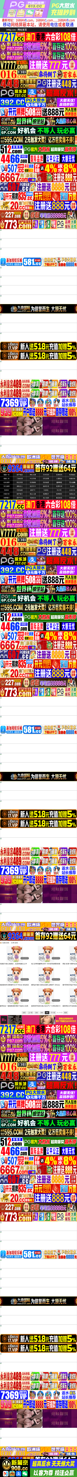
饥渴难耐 (33, 482)
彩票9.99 (59, 486)
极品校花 (59, 498)
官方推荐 (7, 486)
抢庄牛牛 (33, 486)
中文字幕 (33, 478)
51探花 (46, 490)
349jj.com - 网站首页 (16, 29)
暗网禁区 (59, 494)
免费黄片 (46, 494)
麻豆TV (32, 490)
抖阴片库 (7, 494)
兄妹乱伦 (33, 498)
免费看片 (7, 498)
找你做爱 (46, 482)
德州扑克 (46, 486)
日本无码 (46, 475)
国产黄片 (20, 494)
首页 (24, 1012)
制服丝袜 (72, 478)
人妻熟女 (59, 478)
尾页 (65, 1012)
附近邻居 (20, 482)
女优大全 (72, 490)
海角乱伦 (72, 494)
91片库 (59, 490)
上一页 (30, 1012)
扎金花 (72, 486)
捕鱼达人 (20, 486)
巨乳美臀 (46, 478)
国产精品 (20, 475)
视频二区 (7, 478)
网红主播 (33, 475)
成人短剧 (46, 498)
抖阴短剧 (72, 498)
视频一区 (7, 475)
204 (36, 1012)
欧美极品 (72, 475)
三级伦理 (20, 478)
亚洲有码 (59, 475)
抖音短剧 (20, 490)
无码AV (6, 490)
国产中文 (20, 498)
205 (42, 1012)
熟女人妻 (33, 494)
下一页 (53, 1012)
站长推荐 (7, 482)
